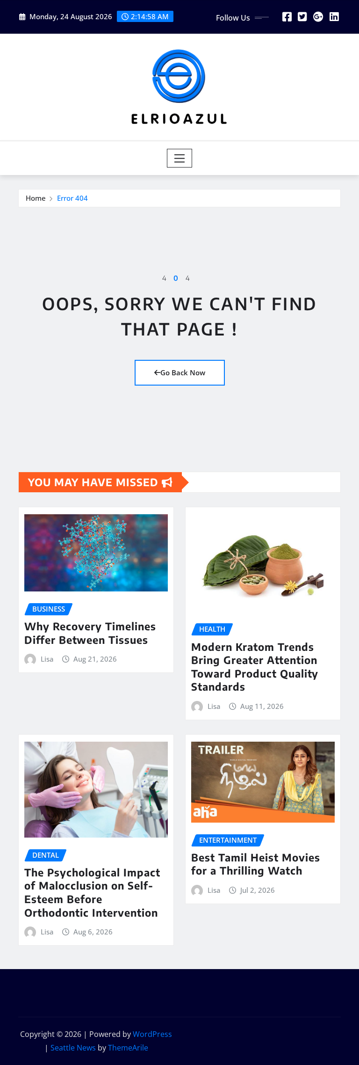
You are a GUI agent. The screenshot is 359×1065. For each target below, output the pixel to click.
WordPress (152, 1034)
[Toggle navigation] (180, 158)
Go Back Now (182, 372)
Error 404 (72, 198)
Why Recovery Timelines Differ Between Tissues (90, 633)
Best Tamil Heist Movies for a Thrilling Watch (255, 864)
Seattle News (73, 1048)
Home (36, 198)
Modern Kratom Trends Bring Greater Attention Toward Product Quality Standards (254, 666)
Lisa (47, 659)
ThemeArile (128, 1048)
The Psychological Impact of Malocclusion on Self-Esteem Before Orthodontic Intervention (92, 892)
